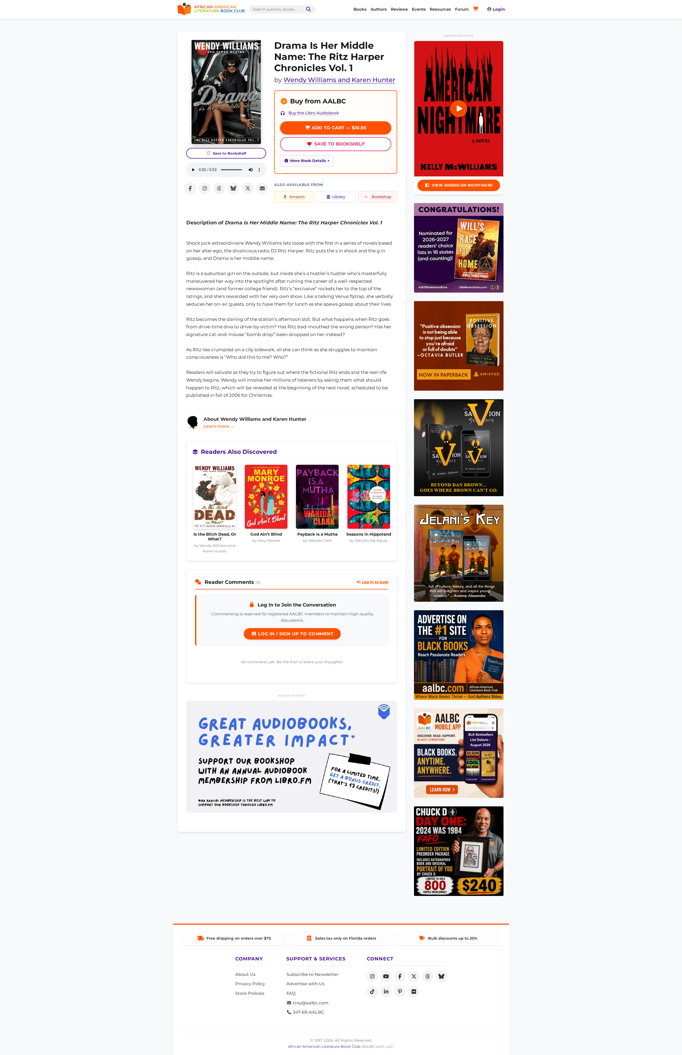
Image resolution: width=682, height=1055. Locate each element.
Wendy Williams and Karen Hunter (339, 80)
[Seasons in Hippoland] (369, 498)
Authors (379, 9)
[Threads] (427, 976)
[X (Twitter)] (413, 976)
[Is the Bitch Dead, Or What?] (215, 498)
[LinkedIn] (386, 991)
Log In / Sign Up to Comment (295, 633)
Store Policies (249, 993)
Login (499, 9)
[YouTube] (386, 976)
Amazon (297, 197)
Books (360, 9)
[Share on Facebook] (190, 188)
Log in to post (374, 582)
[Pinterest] (400, 991)
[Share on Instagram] (204, 188)
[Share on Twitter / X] (247, 188)
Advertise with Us (305, 983)
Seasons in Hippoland (368, 534)
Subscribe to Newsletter (312, 974)
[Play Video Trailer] (458, 108)
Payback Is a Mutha (317, 534)
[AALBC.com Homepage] (211, 9)
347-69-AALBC (308, 1012)
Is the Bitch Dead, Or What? (214, 536)
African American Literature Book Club (324, 1046)
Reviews (399, 9)
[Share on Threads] (219, 188)
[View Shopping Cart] (476, 9)
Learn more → (219, 426)
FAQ (290, 993)
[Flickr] (413, 991)
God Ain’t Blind (266, 534)
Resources (440, 9)
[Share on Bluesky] (233, 188)
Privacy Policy (250, 983)
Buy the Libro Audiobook (314, 113)
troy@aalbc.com (310, 1002)
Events (419, 9)
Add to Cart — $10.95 (338, 127)
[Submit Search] (307, 9)
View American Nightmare (462, 185)
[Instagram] (372, 976)
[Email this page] (262, 188)
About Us (245, 974)
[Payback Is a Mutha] (317, 498)
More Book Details (308, 161)
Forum (462, 9)
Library (338, 197)
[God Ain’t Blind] (266, 498)
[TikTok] (372, 991)
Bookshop (381, 197)
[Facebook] (400, 976)
